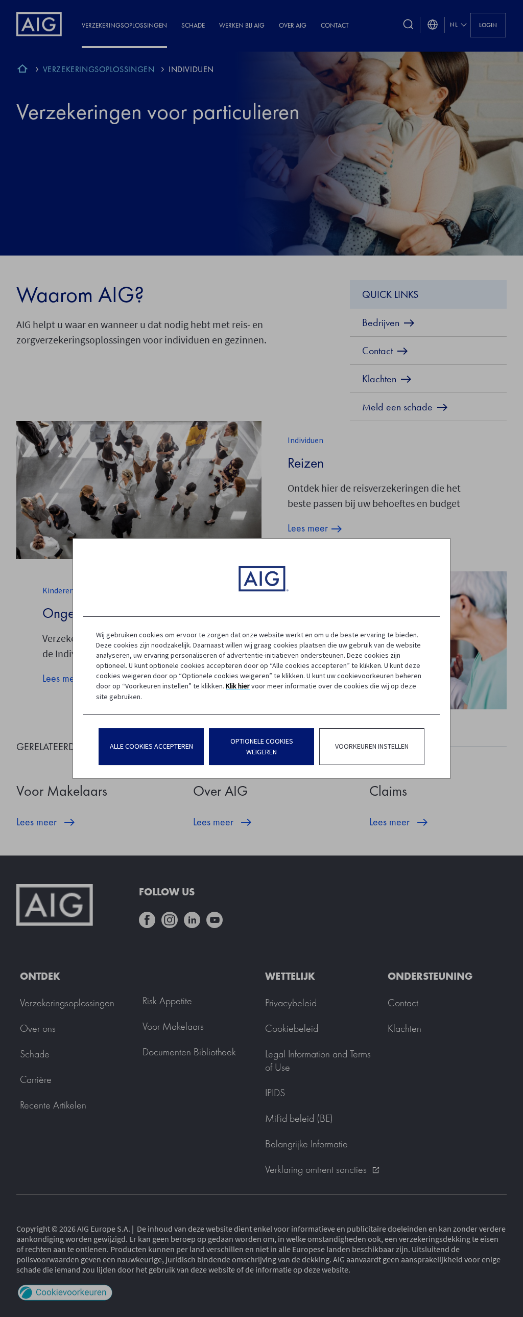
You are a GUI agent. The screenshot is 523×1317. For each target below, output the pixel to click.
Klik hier (238, 685)
